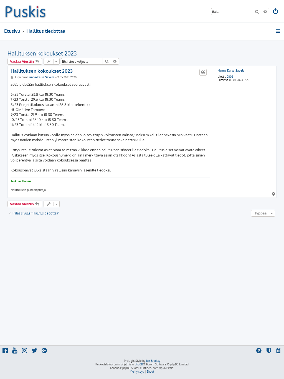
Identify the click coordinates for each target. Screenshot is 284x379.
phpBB (139, 364)
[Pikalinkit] (278, 31)
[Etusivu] (25, 11)
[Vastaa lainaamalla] (203, 72)
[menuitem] (276, 12)
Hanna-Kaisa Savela (231, 70)
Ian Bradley (153, 360)
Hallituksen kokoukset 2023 (42, 53)
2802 (230, 76)
